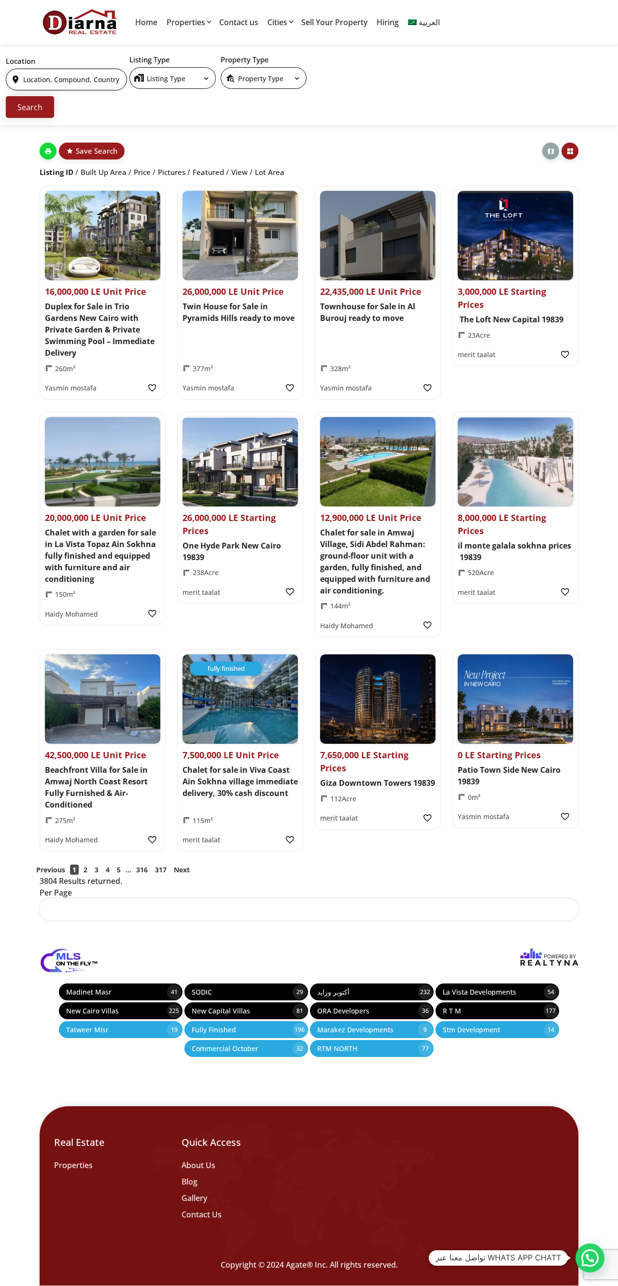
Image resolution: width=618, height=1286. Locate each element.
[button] (590, 1257)
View (239, 172)
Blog (189, 1181)
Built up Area (103, 172)
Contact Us (202, 1214)
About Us (198, 1165)
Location (20, 61)
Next (182, 869)
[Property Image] (102, 235)
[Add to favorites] (152, 388)
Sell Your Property (334, 22)
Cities (277, 22)
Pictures (171, 172)
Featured (208, 172)
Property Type (245, 59)
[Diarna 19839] (80, 22)
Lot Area (269, 172)
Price (142, 172)
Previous (50, 869)
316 (142, 869)
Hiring (388, 22)
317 (161, 869)
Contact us (238, 22)
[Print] (48, 151)
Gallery (194, 1198)
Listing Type (149, 59)
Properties (186, 22)
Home (146, 22)
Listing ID (56, 172)
